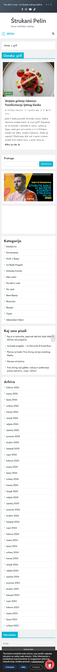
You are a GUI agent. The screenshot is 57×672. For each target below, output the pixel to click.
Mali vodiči (11, 277)
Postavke (36, 667)
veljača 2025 (12, 497)
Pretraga (9, 158)
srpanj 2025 (12, 466)
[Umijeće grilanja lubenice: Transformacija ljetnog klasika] (28, 79)
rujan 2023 (11, 601)
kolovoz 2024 (12, 534)
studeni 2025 (12, 442)
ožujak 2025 (12, 491)
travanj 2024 (12, 558)
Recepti (8, 93)
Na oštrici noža (13, 283)
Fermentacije (12, 252)
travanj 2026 (12, 412)
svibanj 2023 (12, 625)
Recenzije (10, 301)
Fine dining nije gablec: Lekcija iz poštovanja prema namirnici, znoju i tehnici (28, 369)
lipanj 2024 (11, 546)
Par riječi (10, 289)
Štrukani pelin (28, 20)
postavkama (38, 661)
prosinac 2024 (13, 509)
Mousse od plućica (15, 361)
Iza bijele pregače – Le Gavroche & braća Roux (29, 345)
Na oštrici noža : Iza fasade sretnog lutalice (23, 4)
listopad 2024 (12, 521)
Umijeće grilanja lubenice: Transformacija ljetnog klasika (23, 103)
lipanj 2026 (11, 399)
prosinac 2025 (13, 436)
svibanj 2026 (12, 405)
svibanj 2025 (12, 479)
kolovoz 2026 (12, 387)
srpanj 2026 (12, 393)
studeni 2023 (12, 589)
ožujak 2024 (12, 564)
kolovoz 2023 (12, 607)
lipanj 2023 (11, 619)
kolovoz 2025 (12, 460)
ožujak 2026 (12, 418)
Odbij (23, 667)
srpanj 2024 (12, 540)
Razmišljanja (12, 295)
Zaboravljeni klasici (15, 319)
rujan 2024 (11, 527)
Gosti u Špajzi (12, 258)
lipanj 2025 (11, 473)
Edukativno (11, 246)
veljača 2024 (12, 570)
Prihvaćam (10, 667)
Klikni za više (11, 144)
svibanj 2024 (12, 552)
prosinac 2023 (13, 582)
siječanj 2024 (12, 576)
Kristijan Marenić (15, 110)
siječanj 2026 (12, 430)
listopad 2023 (12, 595)
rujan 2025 (11, 454)
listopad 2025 (12, 448)
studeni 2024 (12, 515)
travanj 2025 (12, 485)
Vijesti (9, 313)
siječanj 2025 (12, 503)
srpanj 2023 (12, 613)
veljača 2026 (12, 424)
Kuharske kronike (14, 270)
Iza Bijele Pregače (14, 264)
